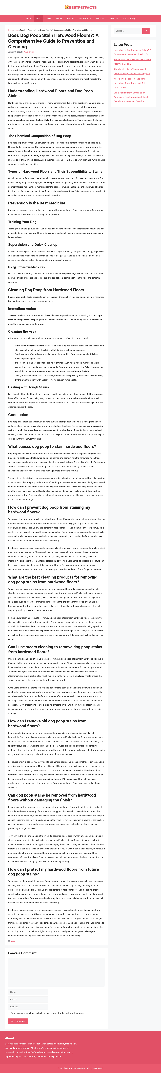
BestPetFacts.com (14, 1043)
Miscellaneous (85, 18)
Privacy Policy (129, 18)
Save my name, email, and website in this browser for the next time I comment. (48, 1013)
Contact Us (113, 18)
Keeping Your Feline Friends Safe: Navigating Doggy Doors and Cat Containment (129, 83)
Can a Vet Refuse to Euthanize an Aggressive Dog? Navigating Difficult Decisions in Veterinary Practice (131, 97)
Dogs (38, 18)
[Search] (146, 31)
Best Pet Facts (79, 1068)
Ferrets (59, 18)
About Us (100, 18)
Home (28, 18)
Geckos (70, 18)
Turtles (48, 18)
